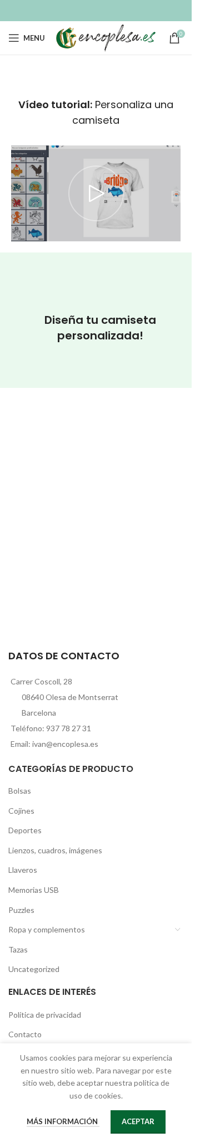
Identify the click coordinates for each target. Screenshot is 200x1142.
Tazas (18, 949)
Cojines (21, 810)
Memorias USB (33, 890)
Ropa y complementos (46, 929)
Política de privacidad (44, 1014)
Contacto (25, 1034)
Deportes (25, 830)
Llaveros (22, 869)
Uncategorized (33, 969)
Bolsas (19, 790)
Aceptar (138, 1121)
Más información (63, 1121)
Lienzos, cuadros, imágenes (55, 850)
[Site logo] (106, 37)
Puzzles (21, 910)
